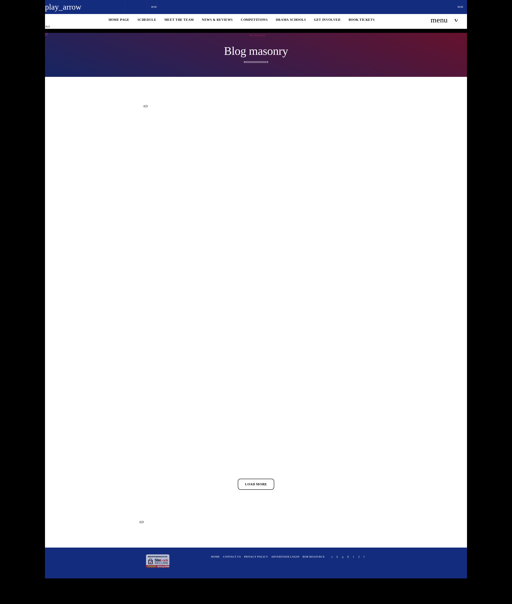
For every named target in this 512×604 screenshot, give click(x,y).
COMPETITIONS (153, 408)
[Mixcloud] (337, 556)
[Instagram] (342, 556)
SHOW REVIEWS (153, 166)
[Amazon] (359, 556)
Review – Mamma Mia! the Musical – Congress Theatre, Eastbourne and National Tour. (333, 421)
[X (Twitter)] (332, 556)
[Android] (353, 556)
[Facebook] (348, 556)
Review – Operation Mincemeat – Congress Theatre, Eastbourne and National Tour (330, 297)
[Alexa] (364, 556)
